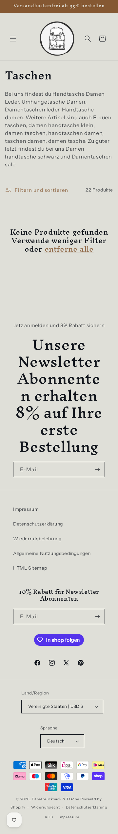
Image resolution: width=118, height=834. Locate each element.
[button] (13, 38)
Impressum (26, 509)
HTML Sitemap (30, 568)
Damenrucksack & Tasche (55, 799)
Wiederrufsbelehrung (37, 539)
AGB (49, 817)
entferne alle (69, 249)
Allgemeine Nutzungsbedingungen (52, 553)
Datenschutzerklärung (38, 524)
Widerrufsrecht (45, 807)
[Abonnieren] (97, 469)
